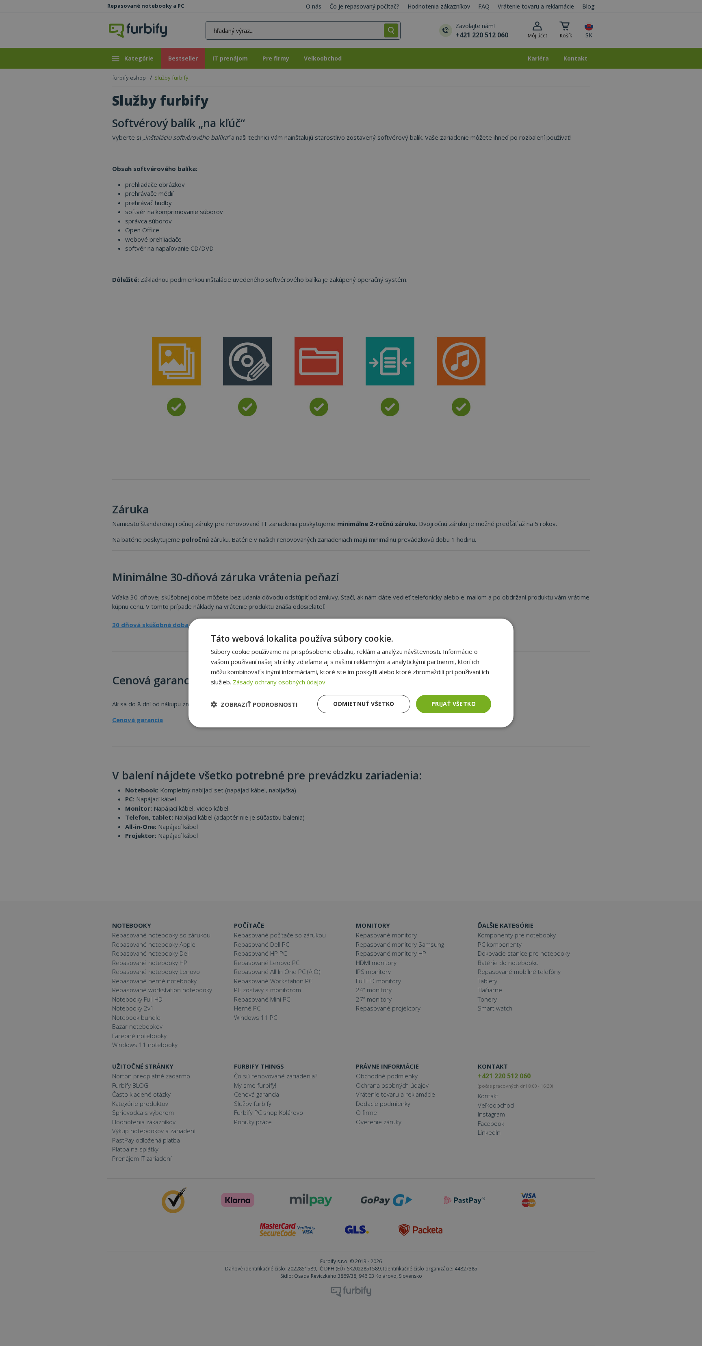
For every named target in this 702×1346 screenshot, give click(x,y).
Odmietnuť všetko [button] (363, 704)
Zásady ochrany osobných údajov (279, 682)
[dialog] (351, 673)
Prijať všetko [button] (453, 704)
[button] (254, 704)
